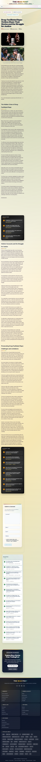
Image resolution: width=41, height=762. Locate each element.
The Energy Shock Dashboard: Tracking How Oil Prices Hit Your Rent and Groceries (13, 638)
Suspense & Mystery (25, 710)
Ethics (37, 739)
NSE (3, 746)
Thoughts (23, 700)
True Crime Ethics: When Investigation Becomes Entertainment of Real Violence (13, 457)
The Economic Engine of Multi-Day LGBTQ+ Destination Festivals (13, 236)
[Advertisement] (12, 205)
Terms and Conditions (17, 760)
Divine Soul (4, 712)
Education (34, 751)
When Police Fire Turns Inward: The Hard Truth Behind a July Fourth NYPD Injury (14, 468)
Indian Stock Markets (5, 695)
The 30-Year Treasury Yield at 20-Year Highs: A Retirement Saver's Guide (13, 632)
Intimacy (23, 707)
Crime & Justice (24, 697)
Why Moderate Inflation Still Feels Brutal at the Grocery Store (13, 606)
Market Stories (13, 669)
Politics (23, 693)
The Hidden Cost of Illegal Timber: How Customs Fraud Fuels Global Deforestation (13, 226)
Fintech (35, 736)
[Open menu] (2, 6)
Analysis (3, 700)
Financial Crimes (6, 741)
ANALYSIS (8, 586)
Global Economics (5, 697)
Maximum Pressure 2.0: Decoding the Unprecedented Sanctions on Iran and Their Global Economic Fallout (13, 590)
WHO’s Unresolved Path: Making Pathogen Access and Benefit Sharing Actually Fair (13, 463)
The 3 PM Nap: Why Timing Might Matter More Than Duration (13, 562)
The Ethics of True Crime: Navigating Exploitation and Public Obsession (12, 452)
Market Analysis (15, 734)
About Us (3, 720)
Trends (26, 736)
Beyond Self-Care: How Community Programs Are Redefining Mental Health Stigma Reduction (13, 573)
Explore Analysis (12, 665)
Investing (8, 734)
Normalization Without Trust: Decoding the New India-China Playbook (13, 601)
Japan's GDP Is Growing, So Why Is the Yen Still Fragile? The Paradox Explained (13, 612)
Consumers (21, 751)
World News (24, 698)
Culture (4, 739)
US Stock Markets (5, 693)
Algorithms (31, 739)
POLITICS (14, 464)
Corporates (4, 698)
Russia (16, 751)
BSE (16, 746)
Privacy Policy (4, 722)
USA (32, 734)
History (3, 708)
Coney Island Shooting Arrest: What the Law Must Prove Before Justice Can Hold (13, 490)
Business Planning (25, 734)
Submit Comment (8, 544)
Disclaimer (3, 725)
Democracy (11, 751)
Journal (23, 708)
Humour (3, 710)
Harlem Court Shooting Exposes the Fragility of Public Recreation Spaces (14, 484)
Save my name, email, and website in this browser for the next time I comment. (12, 540)
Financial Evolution (6, 736)
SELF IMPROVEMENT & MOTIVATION (13, 563)
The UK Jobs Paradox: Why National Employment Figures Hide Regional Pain (12, 585)
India (3, 734)
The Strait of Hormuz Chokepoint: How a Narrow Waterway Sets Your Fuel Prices (13, 622)
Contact (34, 760)
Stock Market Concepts (23, 746)
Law (11, 741)
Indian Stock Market (19, 739)
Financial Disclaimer (5, 727)
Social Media (5, 751)
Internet (16, 741)
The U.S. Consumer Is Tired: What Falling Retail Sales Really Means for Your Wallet (13, 627)
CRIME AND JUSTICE (8, 222)
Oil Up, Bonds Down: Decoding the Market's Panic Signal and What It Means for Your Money (13, 579)
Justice (31, 746)
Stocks (26, 739)
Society (29, 741)
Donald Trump (10, 739)
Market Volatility (22, 741)
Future (22, 736)
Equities (12, 746)
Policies (7, 746)
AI (20, 734)
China (31, 736)
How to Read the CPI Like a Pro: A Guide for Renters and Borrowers (13, 617)
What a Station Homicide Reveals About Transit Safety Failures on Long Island (14, 479)
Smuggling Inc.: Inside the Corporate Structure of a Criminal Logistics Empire (14, 221)
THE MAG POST (20, 2)
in (21, 685)
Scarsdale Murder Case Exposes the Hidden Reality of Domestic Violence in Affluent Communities (13, 473)
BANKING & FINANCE (10, 608)
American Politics (15, 736)
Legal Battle (28, 751)
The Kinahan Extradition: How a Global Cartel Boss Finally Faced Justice (13, 231)
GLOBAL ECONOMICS (9, 464)
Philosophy (4, 707)
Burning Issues (24, 695)
